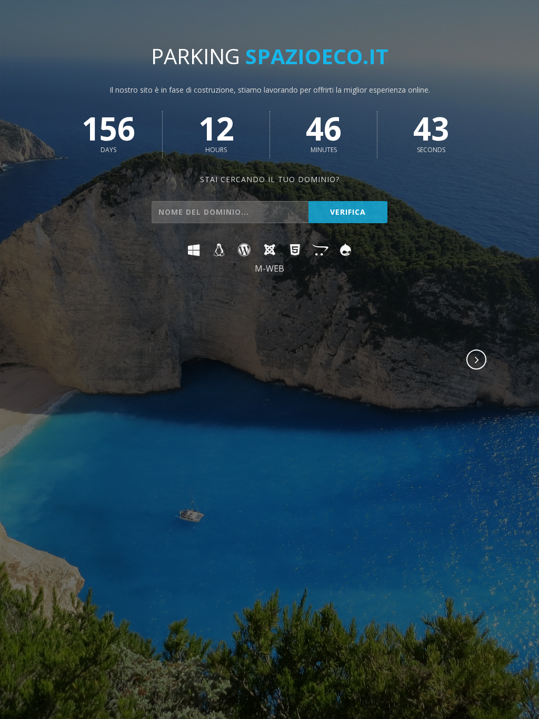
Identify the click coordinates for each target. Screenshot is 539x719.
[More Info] (476, 360)
